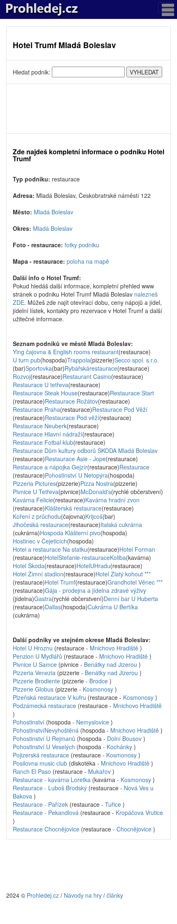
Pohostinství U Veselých (44, 747)
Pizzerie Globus (33, 689)
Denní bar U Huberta (131, 598)
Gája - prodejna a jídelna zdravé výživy (95, 590)
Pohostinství (28, 722)
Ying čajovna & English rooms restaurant (66, 352)
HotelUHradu (93, 566)
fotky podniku (82, 245)
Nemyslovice (92, 722)
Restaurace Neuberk (40, 426)
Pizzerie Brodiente (36, 681)
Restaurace (134, 467)
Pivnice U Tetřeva (35, 492)
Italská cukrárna (121, 524)
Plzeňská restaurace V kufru (49, 697)
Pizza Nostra (96, 483)
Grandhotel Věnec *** (135, 582)
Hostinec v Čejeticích (40, 541)
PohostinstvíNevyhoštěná (46, 730)
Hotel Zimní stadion (38, 574)
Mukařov (99, 771)
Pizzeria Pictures (34, 483)
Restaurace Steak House (45, 393)
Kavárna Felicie (33, 500)
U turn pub (26, 360)
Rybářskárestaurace (91, 368)
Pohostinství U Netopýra (76, 475)
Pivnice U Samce (35, 664)
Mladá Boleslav (53, 212)
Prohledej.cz (43, 895)
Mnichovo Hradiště (114, 648)
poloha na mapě (88, 261)
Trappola (78, 360)
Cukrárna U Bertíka (113, 607)
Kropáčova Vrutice (139, 812)
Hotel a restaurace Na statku (50, 549)
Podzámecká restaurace (44, 705)
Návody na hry (83, 895)
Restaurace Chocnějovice (46, 829)
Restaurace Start (132, 393)
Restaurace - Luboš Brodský (50, 788)
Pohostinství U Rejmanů (44, 738)
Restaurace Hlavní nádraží (47, 434)
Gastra (43, 598)
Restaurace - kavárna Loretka (52, 779)
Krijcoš (93, 516)
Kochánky (119, 747)
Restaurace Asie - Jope (75, 459)
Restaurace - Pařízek (40, 804)
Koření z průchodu (37, 516)
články (115, 895)
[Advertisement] (88, 108)
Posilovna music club (40, 763)
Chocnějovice (133, 829)
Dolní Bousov (124, 738)
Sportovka (39, 368)
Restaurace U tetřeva (40, 385)
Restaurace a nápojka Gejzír (50, 467)
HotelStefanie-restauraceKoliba (85, 557)
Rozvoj (21, 376)
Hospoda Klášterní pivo (70, 533)
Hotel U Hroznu (33, 648)
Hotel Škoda (28, 566)
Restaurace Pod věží (72, 417)
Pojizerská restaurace (41, 755)
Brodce (98, 681)
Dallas (53, 607)
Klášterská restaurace (73, 508)
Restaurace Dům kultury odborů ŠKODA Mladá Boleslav (85, 450)
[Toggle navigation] (165, 7)
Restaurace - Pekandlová (46, 812)
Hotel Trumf (60, 582)
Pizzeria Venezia (34, 673)
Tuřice (113, 804)
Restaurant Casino (87, 376)
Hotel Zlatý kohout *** (123, 574)
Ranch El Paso (32, 771)
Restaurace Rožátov (71, 401)
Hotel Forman (137, 549)
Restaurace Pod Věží (119, 409)
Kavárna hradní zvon (112, 500)
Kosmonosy (98, 689)
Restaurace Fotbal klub (43, 442)
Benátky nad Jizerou (110, 664)
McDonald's (96, 492)
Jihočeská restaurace (40, 524)
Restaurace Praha (36, 409)
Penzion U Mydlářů (37, 656)
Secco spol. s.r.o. (136, 360)
